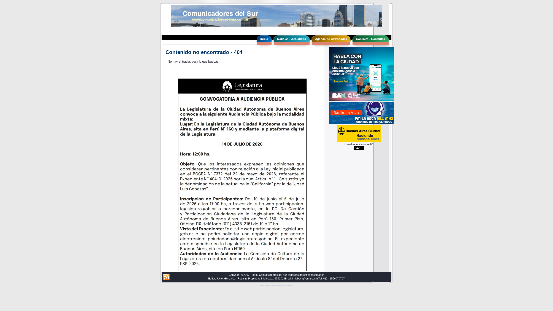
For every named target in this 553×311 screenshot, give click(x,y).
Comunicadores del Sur (220, 13)
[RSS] (166, 277)
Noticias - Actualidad (291, 39)
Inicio (264, 39)
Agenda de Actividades (331, 39)
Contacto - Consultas (370, 39)
